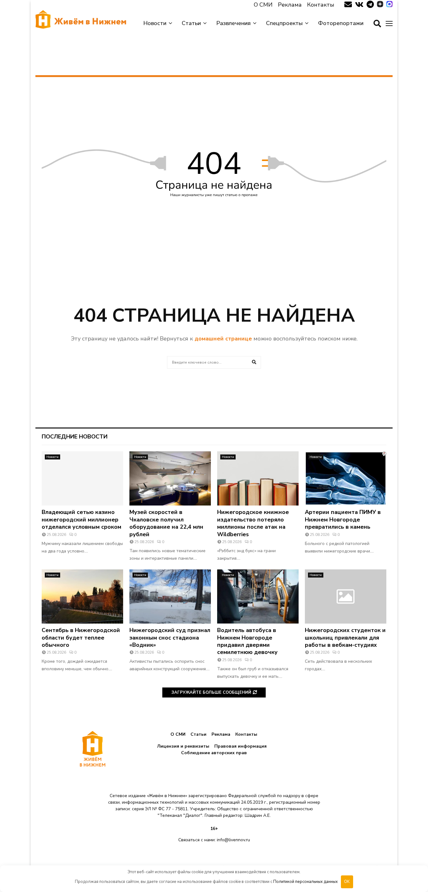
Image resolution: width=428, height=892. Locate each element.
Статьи (191, 23)
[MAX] (389, 4)
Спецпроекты (284, 23)
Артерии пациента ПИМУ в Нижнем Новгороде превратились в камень (343, 519)
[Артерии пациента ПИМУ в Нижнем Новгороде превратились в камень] (345, 478)
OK (347, 881)
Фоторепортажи (340, 23)
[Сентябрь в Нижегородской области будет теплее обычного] (82, 596)
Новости (154, 23)
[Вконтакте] (359, 4)
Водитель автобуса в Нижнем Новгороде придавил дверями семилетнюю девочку (247, 641)
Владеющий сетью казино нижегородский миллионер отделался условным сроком (81, 519)
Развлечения (233, 23)
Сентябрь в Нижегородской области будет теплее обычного (81, 637)
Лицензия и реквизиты (183, 746)
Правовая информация (240, 746)
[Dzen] (380, 4)
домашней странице (223, 338)
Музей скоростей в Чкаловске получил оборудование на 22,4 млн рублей (166, 523)
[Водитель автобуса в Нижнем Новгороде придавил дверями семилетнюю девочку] (258, 596)
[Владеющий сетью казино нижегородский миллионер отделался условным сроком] (82, 478)
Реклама (290, 4)
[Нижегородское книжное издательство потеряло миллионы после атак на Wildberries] (258, 478)
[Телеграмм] (370, 4)
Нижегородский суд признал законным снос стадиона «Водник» (169, 637)
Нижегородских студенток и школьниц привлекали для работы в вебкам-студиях (345, 637)
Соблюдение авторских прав (214, 753)
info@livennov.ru (233, 840)
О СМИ (263, 4)
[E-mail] (348, 4)
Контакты (320, 4)
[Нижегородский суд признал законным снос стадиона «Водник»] (170, 596)
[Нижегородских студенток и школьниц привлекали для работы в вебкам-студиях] (345, 596)
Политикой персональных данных (305, 881)
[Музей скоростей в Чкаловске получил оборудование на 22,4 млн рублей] (170, 478)
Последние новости (74, 436)
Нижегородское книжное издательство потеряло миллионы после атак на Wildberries (253, 523)
